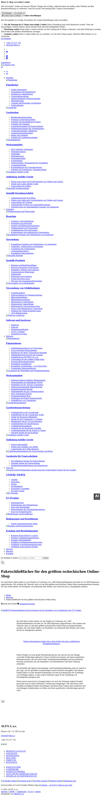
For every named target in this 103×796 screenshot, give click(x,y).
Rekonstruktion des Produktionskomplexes (28, 509)
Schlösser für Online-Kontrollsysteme (26, 311)
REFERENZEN (12, 756)
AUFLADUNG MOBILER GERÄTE (21, 774)
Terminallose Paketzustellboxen (23, 368)
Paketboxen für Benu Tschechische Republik (29, 353)
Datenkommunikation (19, 329)
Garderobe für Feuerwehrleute (21, 456)
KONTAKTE (11, 762)
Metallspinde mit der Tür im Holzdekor (26, 421)
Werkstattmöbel (14, 144)
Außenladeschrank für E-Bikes (23, 198)
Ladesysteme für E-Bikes (21, 186)
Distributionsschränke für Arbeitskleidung (27, 128)
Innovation (15, 482)
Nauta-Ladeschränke (19, 444)
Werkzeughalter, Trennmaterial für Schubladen (29, 163)
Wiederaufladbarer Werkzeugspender (25, 99)
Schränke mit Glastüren (20, 124)
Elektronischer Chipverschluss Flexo (25, 306)
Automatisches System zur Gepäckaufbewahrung (30, 205)
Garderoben (12, 112)
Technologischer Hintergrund (22, 272)
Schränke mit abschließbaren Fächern (26, 122)
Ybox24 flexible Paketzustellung (24, 350)
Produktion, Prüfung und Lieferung (25, 270)
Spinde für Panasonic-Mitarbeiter (24, 417)
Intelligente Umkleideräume (22, 94)
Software (14, 327)
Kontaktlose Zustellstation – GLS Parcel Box (29, 366)
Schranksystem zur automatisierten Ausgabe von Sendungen (35, 207)
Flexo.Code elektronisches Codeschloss (26, 308)
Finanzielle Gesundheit (20, 489)
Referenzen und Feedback (21, 276)
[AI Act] (97, 497)
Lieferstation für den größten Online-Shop (27, 359)
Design (14, 484)
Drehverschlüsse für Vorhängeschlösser (26, 295)
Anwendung (12, 239)
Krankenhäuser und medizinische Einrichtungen (30, 232)
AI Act (30, 792)
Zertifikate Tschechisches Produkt (24, 547)
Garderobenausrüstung (18, 407)
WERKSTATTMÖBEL (15, 772)
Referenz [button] (9, 336)
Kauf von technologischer (21, 512)
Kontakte (9, 553)
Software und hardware (18, 320)
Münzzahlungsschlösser (20, 299)
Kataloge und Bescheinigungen (22, 530)
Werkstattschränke (18, 158)
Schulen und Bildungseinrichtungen (25, 226)
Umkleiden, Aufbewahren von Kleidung (27, 246)
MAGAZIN (11, 758)
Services (9, 549)
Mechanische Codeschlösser (22, 302)
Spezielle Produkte (15, 260)
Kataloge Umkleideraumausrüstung (25, 538)
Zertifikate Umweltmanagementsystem (26, 544)
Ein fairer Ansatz (17, 491)
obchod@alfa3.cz (8, 736)
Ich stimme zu (19, 13)
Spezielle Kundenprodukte (19, 193)
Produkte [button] (9, 78)
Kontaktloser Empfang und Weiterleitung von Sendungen (34, 244)
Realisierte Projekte (27, 604)
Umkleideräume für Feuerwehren (24, 230)
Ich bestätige (6, 38)
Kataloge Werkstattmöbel (21, 540)
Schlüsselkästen (17, 105)
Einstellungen (7, 13)
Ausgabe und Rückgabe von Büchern (26, 103)
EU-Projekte (12, 498)
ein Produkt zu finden (9, 558)
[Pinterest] (7, 56)
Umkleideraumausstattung (21, 426)
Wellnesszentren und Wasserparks (24, 228)
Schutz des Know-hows (20, 279)
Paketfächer (12, 85)
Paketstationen (13, 343)
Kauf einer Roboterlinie (20, 507)
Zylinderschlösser (18, 293)
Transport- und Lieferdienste (22, 221)
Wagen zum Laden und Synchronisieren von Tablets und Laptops (37, 182)
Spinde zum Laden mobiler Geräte (24, 184)
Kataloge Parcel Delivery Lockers (24, 535)
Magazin (9, 551)
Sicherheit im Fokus (19, 334)
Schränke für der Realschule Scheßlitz (26, 428)
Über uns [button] (9, 468)
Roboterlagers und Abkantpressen (24, 505)
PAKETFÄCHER (13, 767)
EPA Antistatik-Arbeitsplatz (22, 149)
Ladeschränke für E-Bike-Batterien (25, 449)
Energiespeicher (17, 503)
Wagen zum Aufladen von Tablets (24, 447)
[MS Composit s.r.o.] (8, 65)
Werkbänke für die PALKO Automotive (27, 385)
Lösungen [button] (10, 209)
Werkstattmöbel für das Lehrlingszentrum (27, 391)
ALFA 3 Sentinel (18, 332)
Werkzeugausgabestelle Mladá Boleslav (26, 387)
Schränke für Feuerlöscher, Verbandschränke (28, 170)
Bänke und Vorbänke (19, 135)
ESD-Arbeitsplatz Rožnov (21, 394)
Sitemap (4, 792)
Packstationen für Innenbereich (23, 92)
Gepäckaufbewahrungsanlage (23, 362)
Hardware (15, 325)
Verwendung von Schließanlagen (23, 288)
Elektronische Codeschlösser (22, 304)
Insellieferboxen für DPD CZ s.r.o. (25, 357)
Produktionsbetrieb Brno (21, 396)
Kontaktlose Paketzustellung (22, 253)
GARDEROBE (12, 769)
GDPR (11, 792)
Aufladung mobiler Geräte (19, 176)
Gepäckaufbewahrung (20, 96)
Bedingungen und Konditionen (22, 518)
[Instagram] (7, 58)
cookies (38, 792)
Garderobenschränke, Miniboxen (24, 131)
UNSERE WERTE (15, 474)
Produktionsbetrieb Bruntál (21, 389)
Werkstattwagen (17, 156)
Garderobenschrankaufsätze (22, 133)
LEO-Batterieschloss (19, 313)
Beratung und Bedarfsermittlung (24, 265)
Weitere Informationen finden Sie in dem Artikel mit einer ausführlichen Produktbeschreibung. (51, 642)
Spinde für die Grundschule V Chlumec (27, 419)
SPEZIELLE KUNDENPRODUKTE (21, 776)
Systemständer (16, 161)
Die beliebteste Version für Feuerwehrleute (28, 461)
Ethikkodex (22, 792)
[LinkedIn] (7, 52)
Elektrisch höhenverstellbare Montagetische (28, 380)
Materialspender (17, 101)
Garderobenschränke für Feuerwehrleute (27, 126)
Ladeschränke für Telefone (21, 202)
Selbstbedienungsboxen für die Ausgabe (27, 355)
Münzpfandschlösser (19, 297)
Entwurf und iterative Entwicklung (25, 267)
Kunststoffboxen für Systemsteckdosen (26, 167)
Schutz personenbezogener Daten (24, 524)
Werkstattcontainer (18, 152)
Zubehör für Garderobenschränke (24, 137)
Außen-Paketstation (19, 90)
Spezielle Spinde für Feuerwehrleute (25, 463)
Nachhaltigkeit (17, 486)
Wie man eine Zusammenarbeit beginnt (26, 281)
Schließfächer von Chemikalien (23, 400)
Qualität (14, 480)
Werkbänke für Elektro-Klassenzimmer (26, 398)
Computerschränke (18, 165)
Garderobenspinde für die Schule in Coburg (28, 430)
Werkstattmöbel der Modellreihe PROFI (27, 382)
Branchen (11, 216)
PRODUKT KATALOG (16, 751)
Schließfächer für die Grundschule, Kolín (27, 415)
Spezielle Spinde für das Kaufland (24, 433)
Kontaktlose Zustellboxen (21, 364)
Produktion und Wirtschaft (21, 223)
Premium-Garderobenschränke (23, 119)
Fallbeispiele (16, 274)
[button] (2, 67)
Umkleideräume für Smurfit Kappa (25, 424)
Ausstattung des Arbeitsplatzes (23, 249)
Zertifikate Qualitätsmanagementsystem (26, 542)
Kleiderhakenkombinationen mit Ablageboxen (29, 465)
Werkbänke (15, 154)
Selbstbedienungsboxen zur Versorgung (26, 348)
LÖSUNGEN (11, 753)
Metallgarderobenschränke (21, 117)
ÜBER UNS (11, 760)
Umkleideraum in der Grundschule (25, 412)
